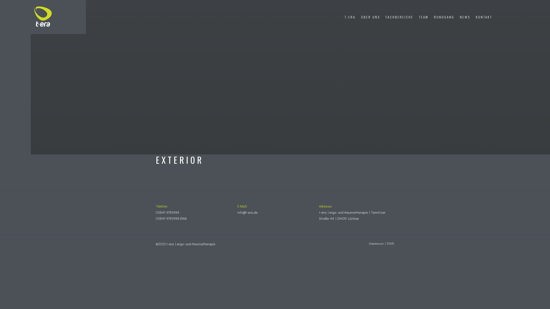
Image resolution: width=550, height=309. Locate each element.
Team (423, 17)
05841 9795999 (167, 212)
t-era (350, 17)
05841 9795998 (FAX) (171, 218)
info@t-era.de (247, 212)
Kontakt (484, 17)
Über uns (370, 17)
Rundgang (444, 17)
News (465, 17)
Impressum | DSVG (381, 243)
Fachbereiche (399, 17)
